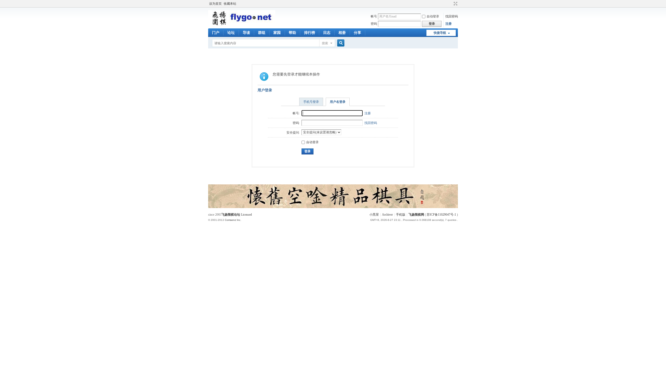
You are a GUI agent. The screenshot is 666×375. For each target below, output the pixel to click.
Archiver (387, 214)
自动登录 (433, 16)
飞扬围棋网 (416, 214)
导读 (246, 33)
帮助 (292, 33)
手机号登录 (311, 102)
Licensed (246, 214)
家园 (277, 33)
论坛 (231, 33)
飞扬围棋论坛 (230, 214)
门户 (215, 33)
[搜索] (340, 43)
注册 (448, 24)
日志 (326, 33)
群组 (261, 33)
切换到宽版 (455, 3)
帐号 (374, 16)
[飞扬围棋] (241, 25)
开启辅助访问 (450, 3)
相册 (342, 33)
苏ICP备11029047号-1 (441, 214)
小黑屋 (374, 214)
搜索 (325, 43)
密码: (296, 123)
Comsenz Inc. (233, 219)
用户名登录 (337, 102)
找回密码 (451, 16)
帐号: (296, 113)
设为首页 (215, 3)
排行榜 (309, 33)
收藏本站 (230, 3)
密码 (374, 24)
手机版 (400, 214)
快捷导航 (440, 33)
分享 (357, 33)
